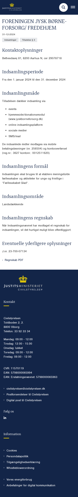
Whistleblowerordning (20, 468)
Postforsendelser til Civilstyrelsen (28, 394)
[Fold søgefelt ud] (63, 7)
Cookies (12, 450)
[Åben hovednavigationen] (74, 7)
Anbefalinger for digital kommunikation (31, 485)
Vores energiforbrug (19, 479)
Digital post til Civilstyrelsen (24, 400)
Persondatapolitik (17, 456)
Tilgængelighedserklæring (23, 462)
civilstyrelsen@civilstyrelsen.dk (26, 388)
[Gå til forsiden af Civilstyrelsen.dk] (11, 7)
